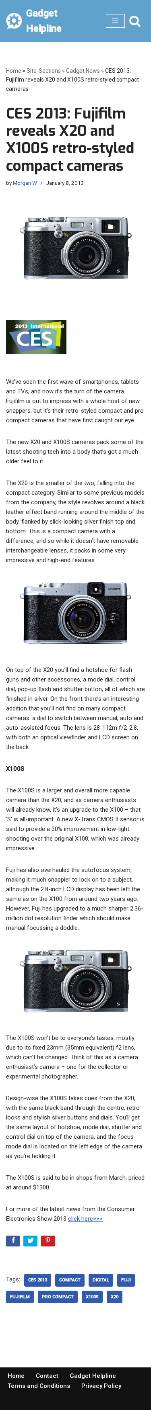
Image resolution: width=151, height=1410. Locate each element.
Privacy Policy (101, 1386)
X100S (92, 1296)
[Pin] (48, 1243)
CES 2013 (37, 1280)
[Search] (135, 21)
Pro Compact (58, 1296)
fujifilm (20, 1296)
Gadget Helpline (93, 1375)
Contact (47, 1375)
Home (13, 71)
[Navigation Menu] (115, 21)
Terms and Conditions (39, 1386)
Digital (101, 1280)
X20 (114, 1296)
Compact (70, 1280)
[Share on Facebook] (14, 1243)
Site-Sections (44, 71)
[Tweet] (31, 1243)
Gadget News (83, 71)
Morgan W (25, 183)
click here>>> (85, 1218)
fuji (126, 1280)
